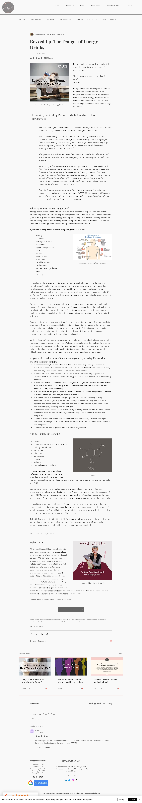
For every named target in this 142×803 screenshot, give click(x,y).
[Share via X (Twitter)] (36, 634)
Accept (132, 799)
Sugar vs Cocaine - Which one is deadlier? (105, 681)
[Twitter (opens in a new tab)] (69, 780)
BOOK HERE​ (38, 777)
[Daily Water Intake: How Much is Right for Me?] (35, 667)
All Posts (22, 19)
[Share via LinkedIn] (42, 634)
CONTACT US (71, 775)
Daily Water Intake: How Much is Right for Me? (32, 681)
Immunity (80, 19)
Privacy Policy (88, 799)
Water (104, 19)
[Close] (139, 799)
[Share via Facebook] (31, 634)
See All (120, 653)
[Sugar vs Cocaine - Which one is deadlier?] (107, 667)
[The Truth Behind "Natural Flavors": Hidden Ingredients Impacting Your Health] (71, 667)
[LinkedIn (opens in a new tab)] (65, 780)
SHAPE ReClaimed (35, 19)
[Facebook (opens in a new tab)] (76, 780)
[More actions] (110, 34)
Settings (122, 799)
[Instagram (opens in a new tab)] (72, 780)
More (112, 19)
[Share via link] (47, 634)
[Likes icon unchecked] (36, 747)
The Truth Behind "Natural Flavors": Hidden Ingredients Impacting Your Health (71, 681)
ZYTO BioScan (92, 19)
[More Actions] (110, 731)
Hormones (50, 19)
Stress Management (65, 19)
